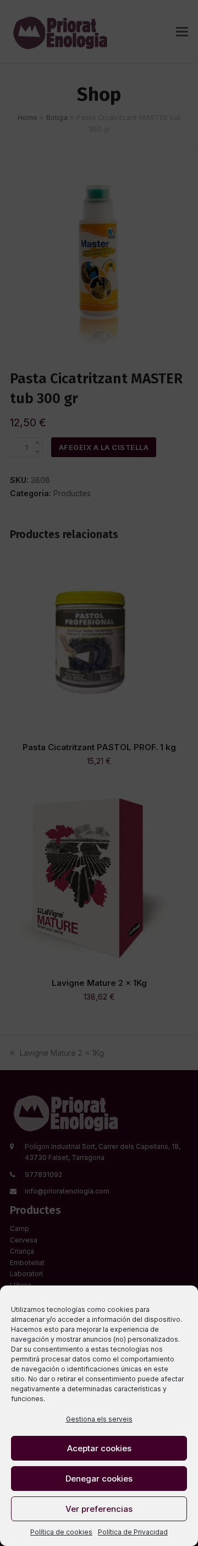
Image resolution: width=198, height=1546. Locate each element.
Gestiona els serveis (99, 1419)
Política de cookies (61, 1532)
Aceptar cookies (99, 1448)
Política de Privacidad (133, 1532)
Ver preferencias (99, 1509)
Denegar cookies (99, 1478)
